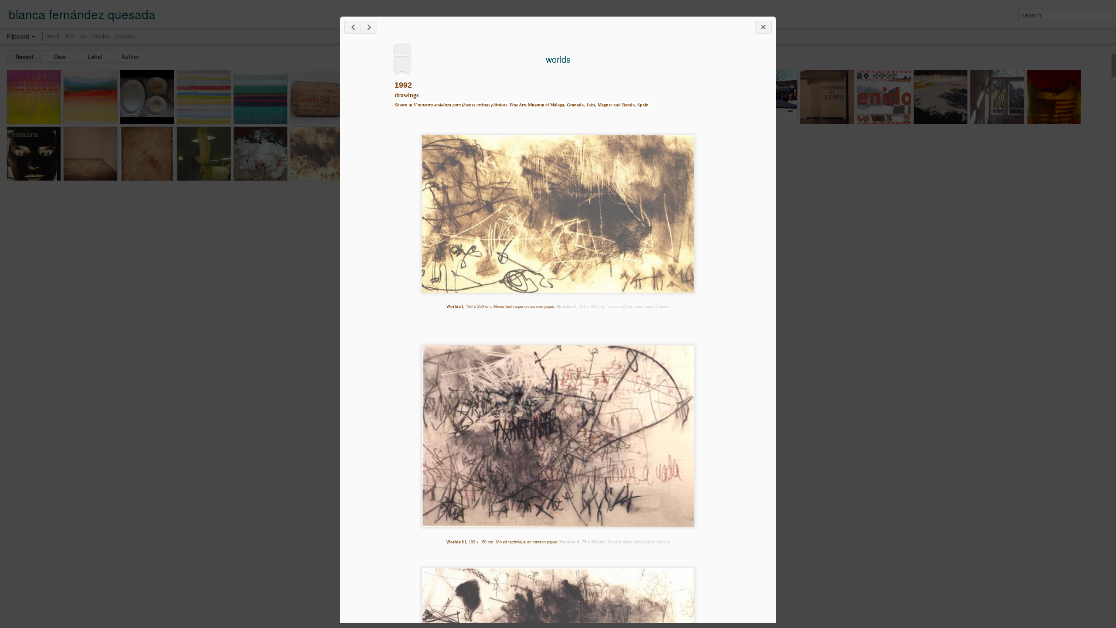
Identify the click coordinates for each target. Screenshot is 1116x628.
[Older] (369, 27)
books (100, 35)
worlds (558, 59)
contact (125, 35)
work (53, 35)
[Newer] (352, 27)
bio (70, 35)
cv (83, 35)
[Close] (763, 27)
